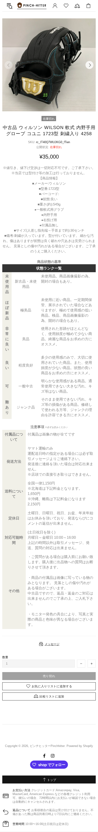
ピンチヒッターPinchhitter (31, 5)
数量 (5, 657)
